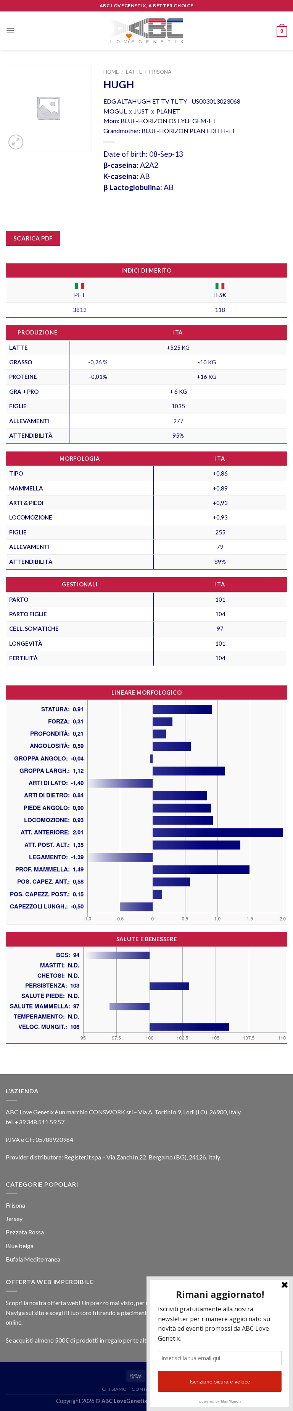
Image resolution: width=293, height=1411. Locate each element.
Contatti (144, 1389)
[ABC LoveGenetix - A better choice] (147, 30)
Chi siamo (114, 1389)
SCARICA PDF (33, 238)
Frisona (160, 72)
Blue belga (20, 1245)
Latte (134, 72)
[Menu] (10, 30)
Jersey (14, 1218)
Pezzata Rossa (25, 1232)
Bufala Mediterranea (33, 1259)
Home (111, 72)
